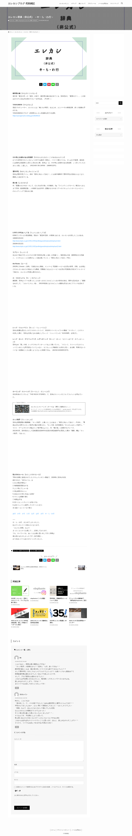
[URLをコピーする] (57, 84)
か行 (18, 513)
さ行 (23, 513)
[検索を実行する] (120, 103)
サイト (16, 779)
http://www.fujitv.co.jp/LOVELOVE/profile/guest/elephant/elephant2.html (37, 246)
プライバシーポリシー (63, 830)
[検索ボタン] (122, 3)
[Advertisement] (49, 136)
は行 (37, 513)
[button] (41, 84)
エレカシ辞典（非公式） (32, 20)
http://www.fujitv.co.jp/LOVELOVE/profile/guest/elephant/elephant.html (36, 241)
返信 (17, 688)
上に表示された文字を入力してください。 (27, 795)
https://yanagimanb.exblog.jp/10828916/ (26, 116)
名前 (15, 764)
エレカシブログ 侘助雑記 (21, 3)
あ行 (14, 513)
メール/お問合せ (76, 830)
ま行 (42, 513)
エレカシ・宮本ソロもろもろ (17, 20)
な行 (32, 513)
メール (16, 772)
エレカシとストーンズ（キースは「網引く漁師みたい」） (51, 407)
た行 (28, 513)
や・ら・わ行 (49, 513)
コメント (17, 739)
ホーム (53, 830)
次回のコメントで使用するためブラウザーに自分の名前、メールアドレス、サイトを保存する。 (45, 787)
